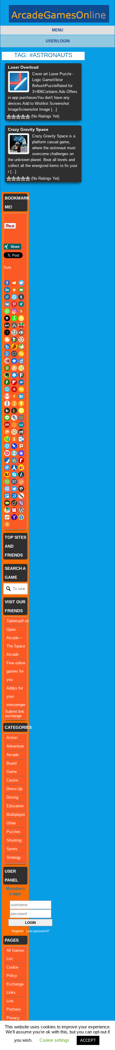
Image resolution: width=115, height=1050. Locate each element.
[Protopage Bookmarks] (21, 453)
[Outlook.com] (21, 439)
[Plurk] (21, 446)
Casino (12, 780)
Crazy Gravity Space (28, 129)
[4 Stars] (23, 116)
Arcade (12, 754)
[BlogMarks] (14, 340)
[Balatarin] (21, 325)
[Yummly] (21, 311)
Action (11, 737)
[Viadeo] (14, 503)
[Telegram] (14, 489)
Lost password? (37, 931)
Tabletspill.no (17, 621)
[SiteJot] (7, 474)
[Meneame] (14, 425)
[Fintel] (7, 382)
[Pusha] (7, 460)
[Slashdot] (21, 474)
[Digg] (7, 297)
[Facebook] (7, 283)
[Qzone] (14, 460)
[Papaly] (7, 446)
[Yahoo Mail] (14, 517)
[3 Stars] (18, 116)
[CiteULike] (7, 354)
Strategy (13, 857)
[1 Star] (8, 116)
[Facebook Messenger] (14, 375)
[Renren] (14, 467)
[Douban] (7, 368)
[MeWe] (21, 425)
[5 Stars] (27, 116)
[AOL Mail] (7, 325)
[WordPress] (21, 510)
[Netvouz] (7, 439)
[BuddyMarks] (14, 347)
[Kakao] (21, 403)
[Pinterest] (14, 304)
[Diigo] (21, 361)
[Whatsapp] (7, 311)
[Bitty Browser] (14, 332)
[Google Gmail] (7, 396)
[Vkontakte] (7, 304)
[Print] (14, 290)
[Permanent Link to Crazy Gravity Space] (18, 144)
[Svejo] (21, 482)
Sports (12, 849)
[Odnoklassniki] (14, 439)
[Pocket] (7, 453)
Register (18, 931)
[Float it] (14, 297)
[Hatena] (21, 396)
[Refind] (7, 467)
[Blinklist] (21, 332)
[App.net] (14, 325)
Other (11, 823)
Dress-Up (14, 789)
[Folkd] (21, 382)
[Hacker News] (14, 396)
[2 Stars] (13, 116)
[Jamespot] (14, 403)
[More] (7, 524)
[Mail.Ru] (21, 418)
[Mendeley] (7, 425)
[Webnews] (14, 510)
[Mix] (7, 432)
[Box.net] (7, 347)
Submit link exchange (14, 713)
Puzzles (13, 831)
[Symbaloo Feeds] (7, 489)
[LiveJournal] (14, 418)
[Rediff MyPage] (21, 460)
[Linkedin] (7, 290)
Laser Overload (23, 67)
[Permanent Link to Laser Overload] (18, 81)
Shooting (14, 840)
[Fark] (21, 375)
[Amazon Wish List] (21, 318)
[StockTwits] (14, 482)
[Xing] (21, 304)
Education (15, 806)
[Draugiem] (14, 368)
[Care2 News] (21, 347)
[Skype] (14, 474)
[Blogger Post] (7, 340)
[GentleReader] (7, 389)
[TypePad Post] (7, 503)
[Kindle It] (14, 411)
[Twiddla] (21, 496)
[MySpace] (21, 432)
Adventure (15, 746)
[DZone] (21, 368)
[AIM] (14, 318)
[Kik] (7, 411)
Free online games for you (15, 671)
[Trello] (7, 496)
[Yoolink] (21, 517)
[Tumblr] (21, 297)
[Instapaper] (7, 403)
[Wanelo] (7, 510)
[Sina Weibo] (21, 467)
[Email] (21, 290)
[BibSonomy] (7, 332)
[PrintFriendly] (14, 453)
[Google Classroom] (21, 389)
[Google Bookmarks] (14, 389)
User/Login (58, 41)
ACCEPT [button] (88, 1040)
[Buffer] (7, 318)
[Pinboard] (14, 446)
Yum (7, 267)
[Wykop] (7, 517)
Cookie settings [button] (54, 1040)
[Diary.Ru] (7, 361)
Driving (12, 797)
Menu (57, 30)
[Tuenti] (14, 496)
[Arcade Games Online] (59, 15)
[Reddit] (14, 283)
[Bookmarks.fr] (21, 340)
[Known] (21, 411)
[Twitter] (21, 283)
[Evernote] (7, 375)
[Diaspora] (14, 361)
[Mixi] (14, 432)
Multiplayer (15, 814)
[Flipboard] (14, 382)
